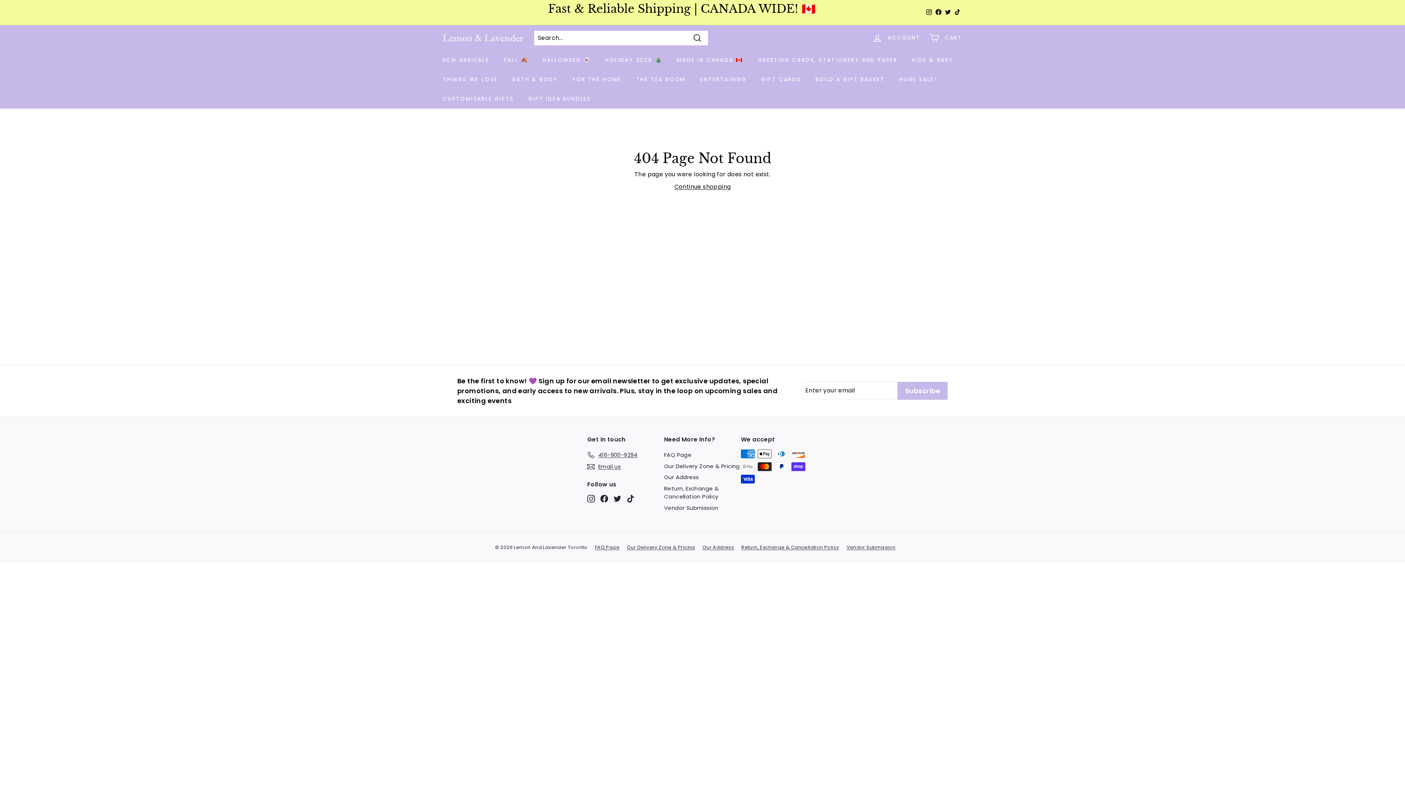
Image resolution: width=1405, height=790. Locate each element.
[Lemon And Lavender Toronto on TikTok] (630, 498)
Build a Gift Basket (850, 79)
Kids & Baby (932, 60)
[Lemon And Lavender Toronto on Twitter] (617, 498)
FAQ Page (678, 455)
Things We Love (470, 79)
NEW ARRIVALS (466, 60)
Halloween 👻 (567, 60)
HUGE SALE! (918, 79)
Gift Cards (781, 79)
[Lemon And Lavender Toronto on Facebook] (604, 498)
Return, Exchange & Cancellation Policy (691, 493)
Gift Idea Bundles (559, 98)
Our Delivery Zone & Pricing (702, 466)
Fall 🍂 (516, 60)
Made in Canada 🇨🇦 (710, 60)
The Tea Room (661, 79)
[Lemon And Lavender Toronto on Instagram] (591, 498)
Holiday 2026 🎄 (633, 60)
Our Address (681, 477)
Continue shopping (702, 187)
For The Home (597, 79)
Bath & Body (535, 79)
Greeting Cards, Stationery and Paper (828, 60)
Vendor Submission (691, 508)
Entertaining (723, 79)
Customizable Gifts (478, 98)
